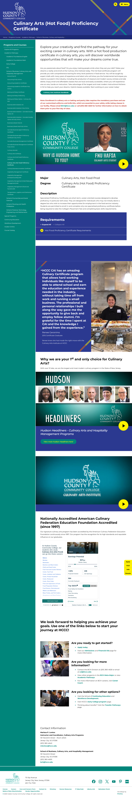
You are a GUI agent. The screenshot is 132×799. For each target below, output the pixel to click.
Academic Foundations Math (16, 60)
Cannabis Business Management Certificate (20, 141)
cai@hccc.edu (85, 672)
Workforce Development (12, 223)
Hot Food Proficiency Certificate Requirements (68, 230)
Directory (53, 789)
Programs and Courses (15, 45)
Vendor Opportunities (32, 791)
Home (5, 37)
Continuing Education (11, 219)
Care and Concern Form (27, 789)
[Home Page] (14, 11)
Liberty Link (91, 789)
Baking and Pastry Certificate (15, 92)
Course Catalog (9, 230)
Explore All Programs (11, 49)
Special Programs (10, 216)
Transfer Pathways (113, 705)
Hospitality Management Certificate (17, 172)
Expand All (46, 225)
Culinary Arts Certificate (14, 153)
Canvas (5, 789)
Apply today (82, 647)
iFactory (120, 794)
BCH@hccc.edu (67, 106)
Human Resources (66, 789)
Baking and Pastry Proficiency (16, 95)
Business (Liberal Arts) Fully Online (17, 126)
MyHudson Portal (104, 789)
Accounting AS (11, 76)
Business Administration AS (15, 104)
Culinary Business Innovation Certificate (19, 168)
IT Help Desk (79, 789)
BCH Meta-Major (107, 675)
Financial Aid (104, 651)
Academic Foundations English (16, 56)
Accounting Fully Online (14, 79)
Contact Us (42, 789)
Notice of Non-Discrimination (12, 791)
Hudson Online (9, 227)
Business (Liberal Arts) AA (14, 123)
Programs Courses (14, 37)
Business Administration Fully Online (18, 108)
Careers (13, 789)
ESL (7, 67)
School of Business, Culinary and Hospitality (50, 37)
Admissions (89, 651)
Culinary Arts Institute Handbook (56, 92)
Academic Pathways (28, 37)
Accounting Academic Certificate (17, 83)
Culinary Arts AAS (12, 150)
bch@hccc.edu (46, 762)
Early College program (97, 702)
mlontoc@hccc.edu (48, 746)
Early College (10, 64)
